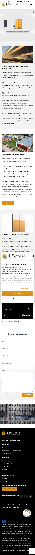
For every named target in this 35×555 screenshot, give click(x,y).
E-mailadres (6, 348)
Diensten (4, 469)
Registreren (19, 1)
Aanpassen (16, 299)
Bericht (4, 370)
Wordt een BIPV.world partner (11, 451)
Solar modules (6, 461)
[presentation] (2, 414)
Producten (5, 448)
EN (31, 1)
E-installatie (5, 466)
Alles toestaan (17, 293)
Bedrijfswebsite (6, 363)
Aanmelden (10, 489)
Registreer (7, 203)
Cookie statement (15, 507)
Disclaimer (22, 505)
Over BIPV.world (7, 453)
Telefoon (5, 356)
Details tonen (25, 288)
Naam (4, 341)
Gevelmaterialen (7, 464)
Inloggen (26, 1)
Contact (9, 440)
